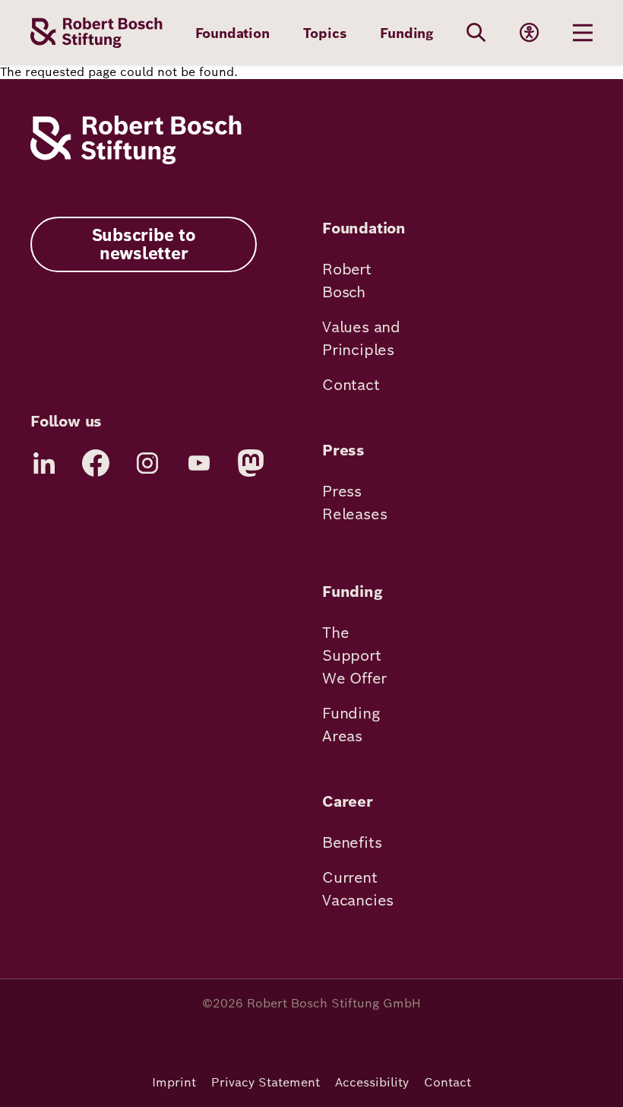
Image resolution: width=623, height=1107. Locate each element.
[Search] (476, 32)
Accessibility (372, 1082)
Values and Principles (361, 338)
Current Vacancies (358, 889)
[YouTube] (199, 463)
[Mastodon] (250, 463)
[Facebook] (95, 463)
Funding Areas (351, 724)
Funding (406, 33)
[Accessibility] (530, 32)
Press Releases (354, 502)
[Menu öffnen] (583, 32)
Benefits (351, 842)
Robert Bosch (347, 280)
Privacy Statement (265, 1082)
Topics (325, 33)
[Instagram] (147, 463)
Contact (351, 385)
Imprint (174, 1082)
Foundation (232, 33)
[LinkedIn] (44, 463)
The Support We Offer (354, 655)
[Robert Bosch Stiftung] (136, 160)
